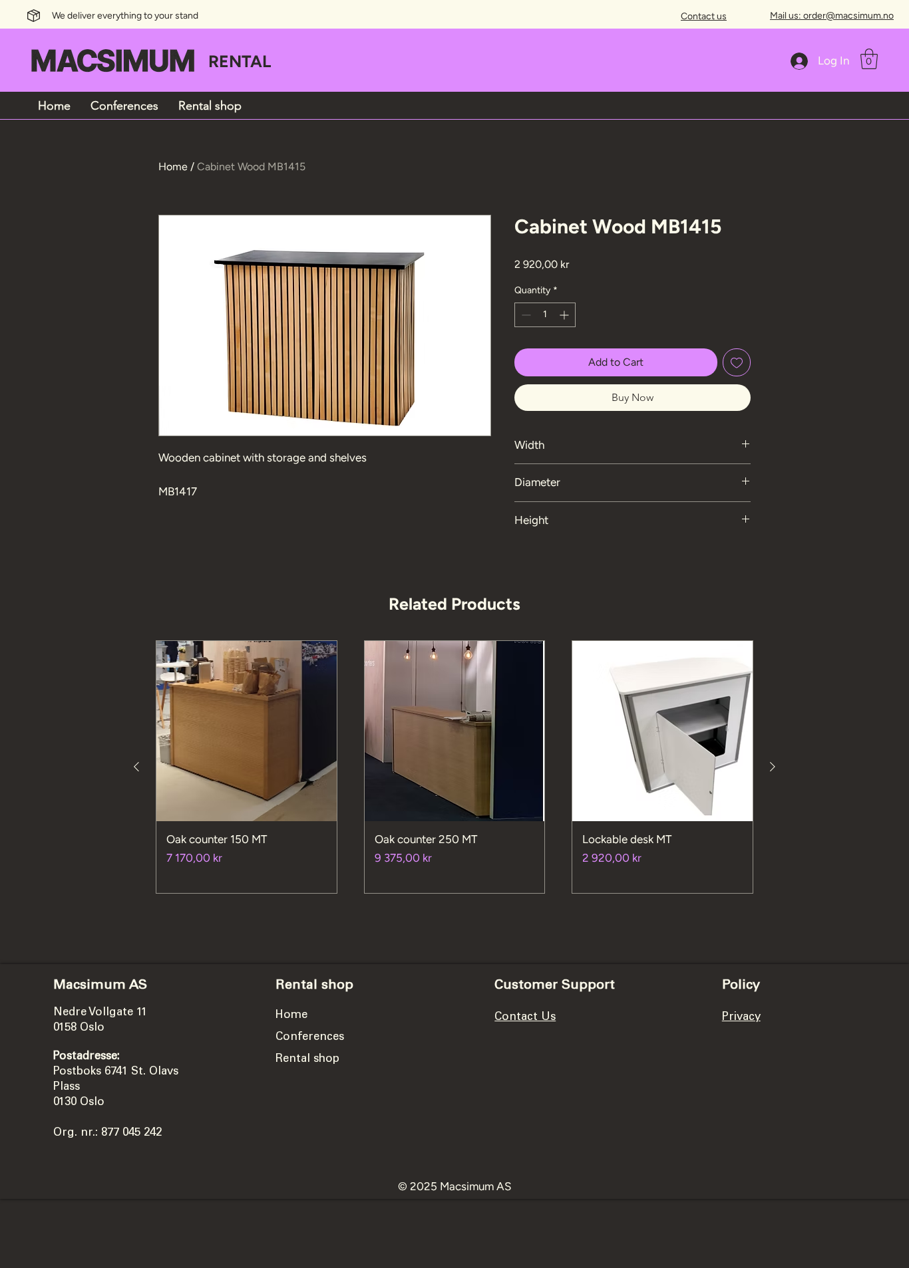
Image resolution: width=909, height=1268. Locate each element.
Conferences (309, 1037)
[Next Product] (773, 767)
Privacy (741, 1017)
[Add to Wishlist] (737, 362)
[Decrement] (524, 314)
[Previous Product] (136, 767)
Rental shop (307, 1059)
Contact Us (525, 1017)
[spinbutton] (545, 314)
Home (173, 166)
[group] (454, 767)
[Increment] (565, 314)
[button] (869, 59)
